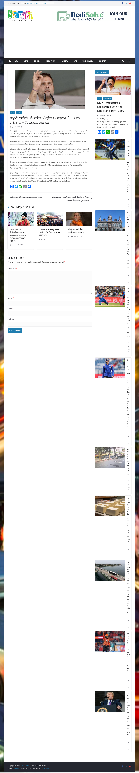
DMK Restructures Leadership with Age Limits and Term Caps (110, 106)
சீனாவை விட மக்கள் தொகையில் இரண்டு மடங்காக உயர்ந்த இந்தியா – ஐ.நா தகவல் (70, 199)
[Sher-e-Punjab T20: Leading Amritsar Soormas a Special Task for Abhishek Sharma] (110, 402)
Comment (12, 268)
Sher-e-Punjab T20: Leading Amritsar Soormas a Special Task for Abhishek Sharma (128, 394)
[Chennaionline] (10, 61)
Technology (88, 61)
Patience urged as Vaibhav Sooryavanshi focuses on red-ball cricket (128, 314)
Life (75, 61)
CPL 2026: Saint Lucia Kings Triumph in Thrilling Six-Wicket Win (128, 167)
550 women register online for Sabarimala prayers (49, 232)
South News (107, 98)
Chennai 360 (50, 61)
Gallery (64, 61)
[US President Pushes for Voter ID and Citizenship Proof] (110, 721)
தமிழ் (16, 61)
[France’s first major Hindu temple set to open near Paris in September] (110, 247)
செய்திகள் (19, 112)
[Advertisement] (69, 41)
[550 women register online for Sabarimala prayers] (50, 213)
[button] (19, 61)
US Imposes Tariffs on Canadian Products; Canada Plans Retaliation (128, 587)
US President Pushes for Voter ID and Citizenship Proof (128, 714)
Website (11, 319)
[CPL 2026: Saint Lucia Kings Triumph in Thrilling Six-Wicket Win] (110, 174)
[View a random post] (128, 61)
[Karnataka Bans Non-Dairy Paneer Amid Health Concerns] (110, 527)
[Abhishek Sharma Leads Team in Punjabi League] (110, 660)
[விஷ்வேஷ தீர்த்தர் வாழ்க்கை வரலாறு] (79, 213)
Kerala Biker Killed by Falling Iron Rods (128, 463)
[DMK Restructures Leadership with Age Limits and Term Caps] (113, 85)
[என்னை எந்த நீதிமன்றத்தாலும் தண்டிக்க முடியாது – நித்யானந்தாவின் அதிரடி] (21, 213)
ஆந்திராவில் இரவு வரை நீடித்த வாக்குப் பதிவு (26, 197)
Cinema (37, 61)
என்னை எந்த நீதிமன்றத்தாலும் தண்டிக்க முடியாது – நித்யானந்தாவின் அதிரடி (19, 235)
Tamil (12, 112)
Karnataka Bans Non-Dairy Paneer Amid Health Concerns (128, 519)
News (26, 61)
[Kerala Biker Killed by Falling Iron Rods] (110, 470)
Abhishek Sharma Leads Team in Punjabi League (128, 653)
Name (11, 298)
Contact (102, 61)
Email (10, 309)
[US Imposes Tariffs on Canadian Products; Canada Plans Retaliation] (110, 595)
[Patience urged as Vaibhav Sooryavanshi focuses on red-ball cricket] (110, 321)
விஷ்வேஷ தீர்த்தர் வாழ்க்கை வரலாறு (76, 231)
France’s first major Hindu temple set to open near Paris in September (39, 4)
